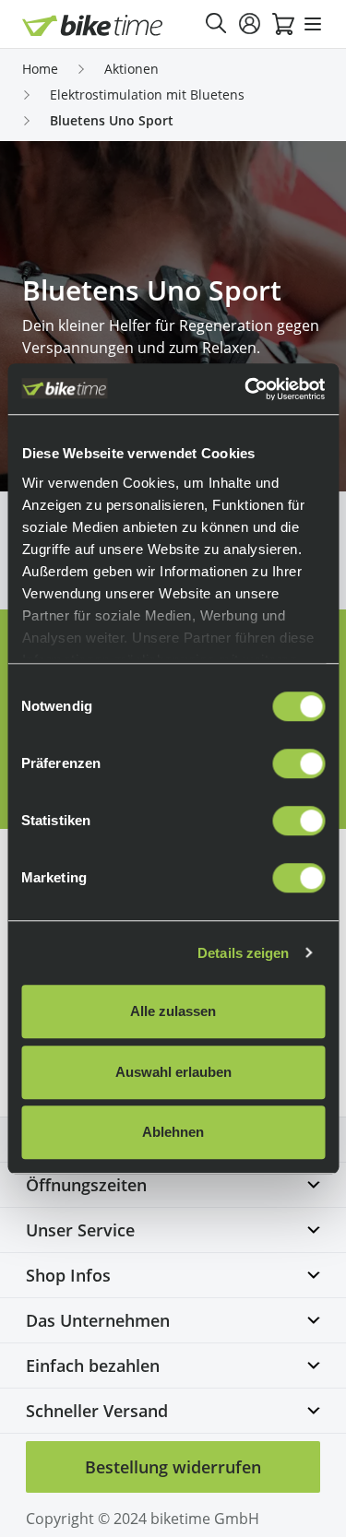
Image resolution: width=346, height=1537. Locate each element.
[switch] (298, 763)
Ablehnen (173, 1132)
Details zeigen (243, 953)
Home (40, 68)
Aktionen (131, 68)
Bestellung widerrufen (173, 1467)
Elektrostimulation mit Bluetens (147, 94)
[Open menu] (313, 24)
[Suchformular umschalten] (217, 24)
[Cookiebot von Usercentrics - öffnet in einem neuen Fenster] (246, 389)
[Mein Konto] (250, 24)
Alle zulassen (173, 1011)
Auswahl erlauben (173, 1072)
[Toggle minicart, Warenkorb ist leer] (283, 24)
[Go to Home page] (92, 25)
